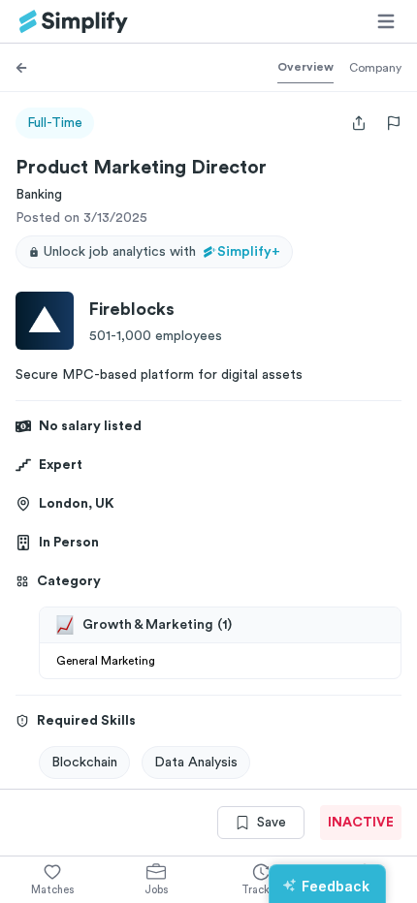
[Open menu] (385, 21)
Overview (305, 67)
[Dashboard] (74, 22)
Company (375, 68)
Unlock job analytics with (162, 252)
